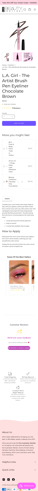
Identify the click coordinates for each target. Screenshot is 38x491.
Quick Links (8, 470)
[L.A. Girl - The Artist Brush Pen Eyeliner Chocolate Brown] (7, 56)
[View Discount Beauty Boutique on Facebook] (13, 479)
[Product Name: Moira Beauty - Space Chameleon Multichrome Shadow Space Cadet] (19, 277)
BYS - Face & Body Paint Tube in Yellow (11, 148)
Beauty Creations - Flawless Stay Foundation (13, 181)
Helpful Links (9, 462)
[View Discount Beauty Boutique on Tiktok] (8, 479)
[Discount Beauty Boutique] (12, 9)
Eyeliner (11, 65)
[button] (24, 9)
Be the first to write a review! (19, 348)
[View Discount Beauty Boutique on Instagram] (3, 479)
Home (4, 65)
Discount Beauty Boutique (14, 485)
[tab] (7, 198)
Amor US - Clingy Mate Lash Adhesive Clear (12, 166)
